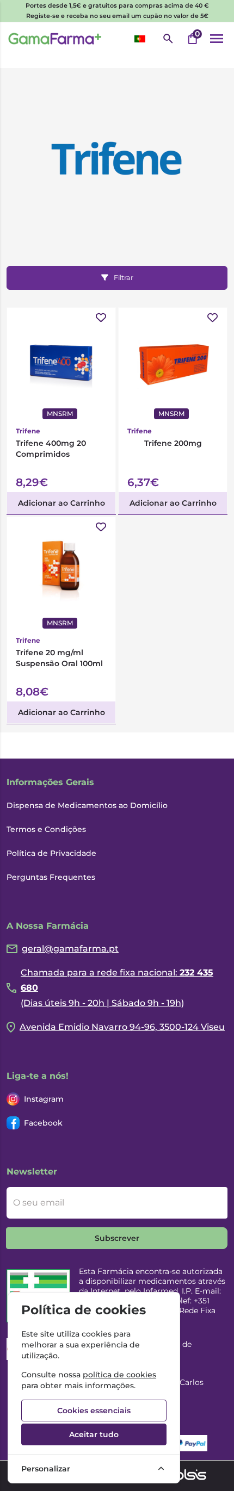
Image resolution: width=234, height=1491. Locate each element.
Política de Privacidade (51, 853)
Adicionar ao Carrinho (61, 503)
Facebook (43, 1123)
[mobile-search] (168, 38)
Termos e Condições (46, 829)
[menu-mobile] (216, 38)
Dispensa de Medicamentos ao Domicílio (87, 805)
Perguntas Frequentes (51, 877)
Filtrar (123, 278)
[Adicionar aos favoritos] (101, 318)
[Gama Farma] (55, 38)
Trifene (28, 431)
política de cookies (119, 1375)
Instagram (44, 1099)
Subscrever (117, 1238)
